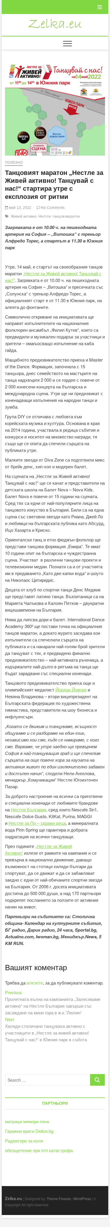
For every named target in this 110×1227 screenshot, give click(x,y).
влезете (35, 983)
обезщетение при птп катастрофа (39, 1150)
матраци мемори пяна (27, 1121)
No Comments (52, 208)
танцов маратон (66, 216)
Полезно (14, 163)
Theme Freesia (59, 1198)
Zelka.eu (13, 1198)
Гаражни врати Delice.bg (29, 1131)
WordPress (82, 1198)
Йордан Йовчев (71, 689)
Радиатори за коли (24, 1140)
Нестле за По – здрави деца (37, 823)
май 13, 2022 (19, 208)
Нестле (44, 216)
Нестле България (28, 809)
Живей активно (24, 216)
